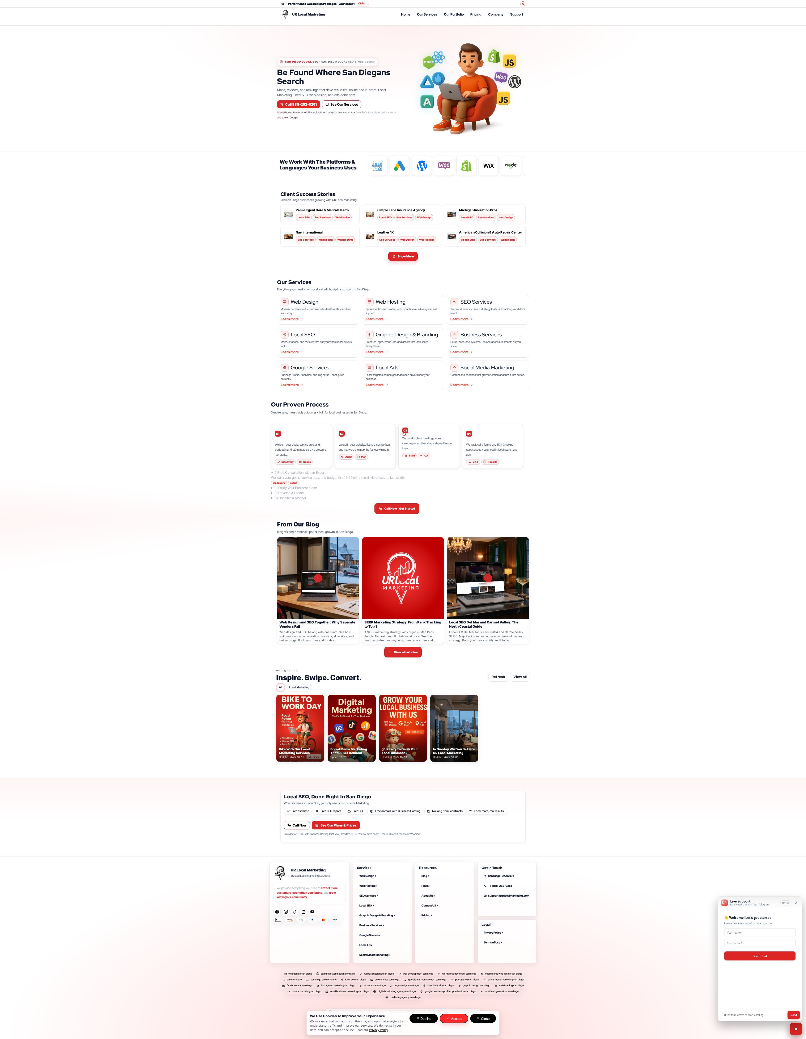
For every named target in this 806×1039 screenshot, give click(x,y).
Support (516, 14)
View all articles (406, 652)
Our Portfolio (454, 14)
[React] (438, 57)
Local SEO (365, 905)
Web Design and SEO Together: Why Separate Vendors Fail (317, 624)
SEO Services (367, 895)
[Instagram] (285, 912)
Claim (368, 3)
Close (485, 1019)
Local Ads (365, 945)
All (280, 687)
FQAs (425, 885)
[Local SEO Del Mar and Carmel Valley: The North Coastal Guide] (488, 578)
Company (496, 14)
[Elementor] (427, 101)
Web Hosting (367, 885)
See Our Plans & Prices (339, 825)
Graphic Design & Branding (376, 915)
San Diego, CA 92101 (501, 876)
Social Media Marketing (374, 954)
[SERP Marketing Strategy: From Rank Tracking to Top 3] (403, 578)
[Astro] (427, 82)
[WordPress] (512, 82)
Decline (426, 1019)
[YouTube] (312, 912)
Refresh (498, 676)
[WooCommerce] (501, 77)
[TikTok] (294, 912)
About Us (427, 895)
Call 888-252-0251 (301, 104)
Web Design (366, 876)
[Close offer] (523, 3)
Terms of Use (492, 942)
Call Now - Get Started (399, 508)
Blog (424, 876)
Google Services (369, 935)
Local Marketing (299, 687)
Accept (456, 1019)
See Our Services (344, 104)
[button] (403, 256)
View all (520, 676)
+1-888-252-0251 (500, 885)
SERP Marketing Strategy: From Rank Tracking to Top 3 (402, 624)
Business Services (370, 925)
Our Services (427, 14)
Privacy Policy (492, 932)
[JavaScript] (509, 61)
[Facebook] (277, 912)
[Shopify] (494, 56)
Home (405, 14)
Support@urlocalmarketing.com (508, 895)
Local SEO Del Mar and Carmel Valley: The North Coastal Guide (483, 624)
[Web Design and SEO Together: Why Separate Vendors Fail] (318, 578)
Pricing (476, 14)
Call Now (300, 825)
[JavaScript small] (503, 98)
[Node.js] (429, 62)
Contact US (428, 905)
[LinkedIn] (303, 912)
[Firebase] (438, 78)
